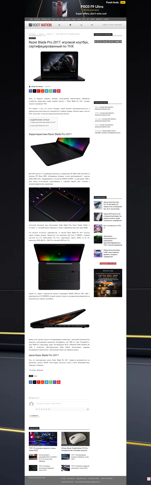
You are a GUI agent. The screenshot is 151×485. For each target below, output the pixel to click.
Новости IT (50, 34)
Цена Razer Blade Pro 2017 (40, 125)
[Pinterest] (38, 91)
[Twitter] (98, 41)
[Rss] (95, 41)
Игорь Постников (37, 86)
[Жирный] (37, 409)
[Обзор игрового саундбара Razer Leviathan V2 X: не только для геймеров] (33, 457)
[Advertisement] (108, 72)
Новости (41, 34)
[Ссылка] (49, 409)
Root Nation (32, 34)
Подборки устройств (35, 445)
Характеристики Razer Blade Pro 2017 (43, 122)
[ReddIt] (42, 91)
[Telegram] (46, 91)
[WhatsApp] (50, 91)
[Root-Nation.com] (40, 24)
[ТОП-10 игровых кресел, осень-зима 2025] (43, 439)
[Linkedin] (105, 41)
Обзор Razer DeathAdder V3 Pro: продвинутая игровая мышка (74, 449)
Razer (35, 376)
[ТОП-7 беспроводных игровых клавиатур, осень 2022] (65, 457)
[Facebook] (30, 91)
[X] (34, 91)
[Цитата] (46, 409)
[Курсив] (39, 409)
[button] (81, 25)
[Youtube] (117, 41)
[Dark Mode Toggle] (149, 479)
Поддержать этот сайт (108, 263)
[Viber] (54, 91)
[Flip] (58, 91)
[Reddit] (108, 41)
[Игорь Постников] (30, 86)
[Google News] (120, 41)
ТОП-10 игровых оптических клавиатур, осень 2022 (46, 468)
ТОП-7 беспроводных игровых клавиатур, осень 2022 (80, 457)
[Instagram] (111, 41)
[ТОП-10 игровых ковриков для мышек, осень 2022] (65, 468)
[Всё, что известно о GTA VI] (98, 228)
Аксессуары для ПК (67, 445)
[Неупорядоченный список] (44, 409)
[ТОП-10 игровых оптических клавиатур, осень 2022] (33, 468)
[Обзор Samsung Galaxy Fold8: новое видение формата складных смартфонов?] (98, 253)
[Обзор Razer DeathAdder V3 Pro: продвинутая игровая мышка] (75, 439)
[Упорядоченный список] (42, 409)
